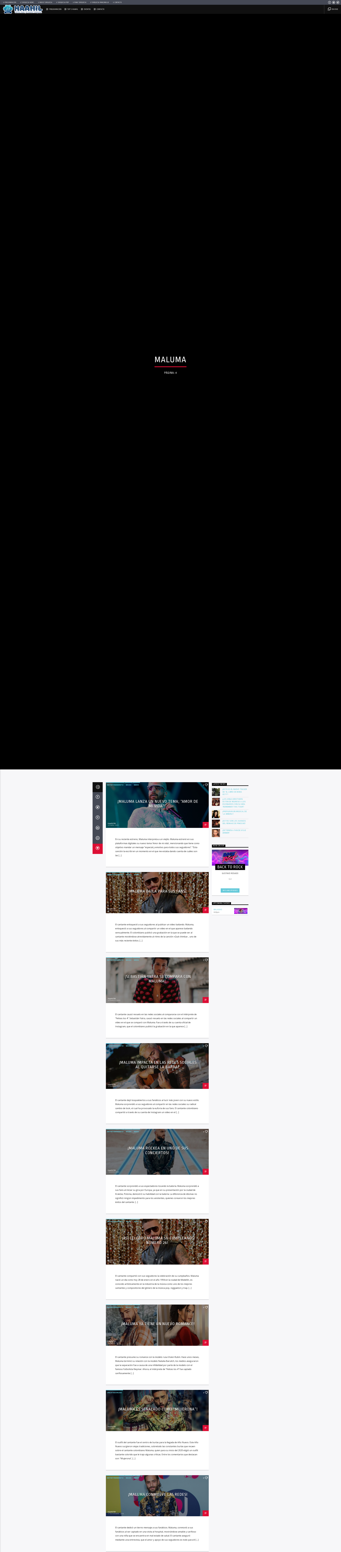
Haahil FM (112, 897)
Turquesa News (28, 2)
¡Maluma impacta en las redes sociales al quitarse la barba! (158, 1138)
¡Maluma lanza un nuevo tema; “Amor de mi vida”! (157, 877)
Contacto (118, 2)
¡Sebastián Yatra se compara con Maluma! (158, 1052)
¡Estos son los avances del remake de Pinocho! (234, 895)
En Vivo (334, 9)
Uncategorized (114, 1466)
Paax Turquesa (80, 2)
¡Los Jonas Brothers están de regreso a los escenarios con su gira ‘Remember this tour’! (234, 877)
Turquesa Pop (63, 2)
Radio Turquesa (46, 2)
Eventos (87, 9)
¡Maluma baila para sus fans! (158, 965)
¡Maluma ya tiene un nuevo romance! (158, 1397)
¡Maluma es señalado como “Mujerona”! (158, 1483)
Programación (10, 2)
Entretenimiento (115, 858)
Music (128, 858)
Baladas (218, 983)
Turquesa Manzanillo (100, 2)
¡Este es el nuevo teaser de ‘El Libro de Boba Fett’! (235, 865)
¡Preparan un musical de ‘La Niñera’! (235, 886)
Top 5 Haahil (72, 9)
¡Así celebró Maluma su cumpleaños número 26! (158, 1314)
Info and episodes (230, 964)
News (136, 858)
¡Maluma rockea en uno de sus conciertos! (158, 1224)
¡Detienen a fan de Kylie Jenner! (234, 905)
